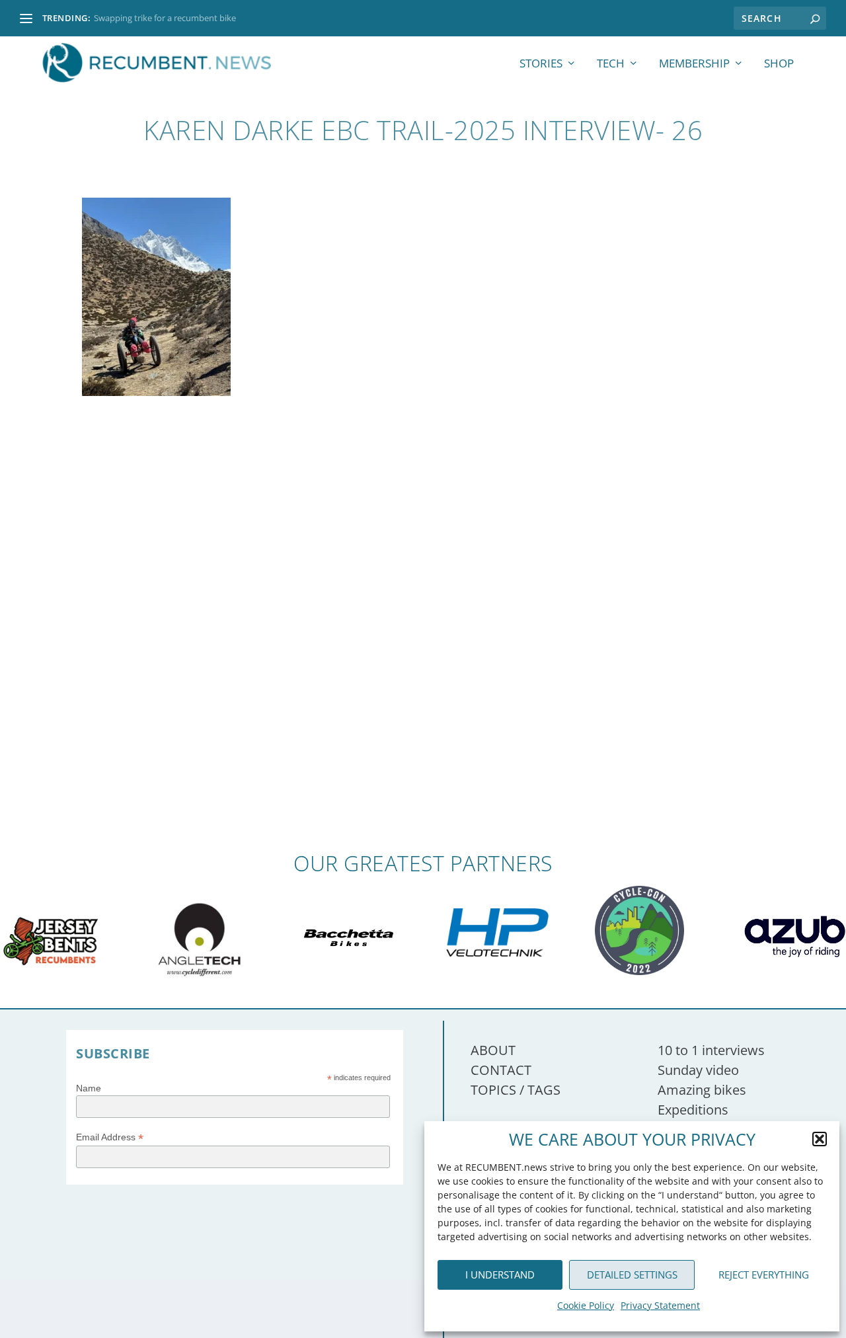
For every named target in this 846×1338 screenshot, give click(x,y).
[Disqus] (423, 657)
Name (88, 1088)
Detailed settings (632, 1274)
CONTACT (501, 1070)
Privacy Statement (660, 1305)
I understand (500, 1274)
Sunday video (698, 1070)
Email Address (109, 1137)
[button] (819, 1139)
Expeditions (693, 1110)
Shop (779, 64)
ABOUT (493, 1050)
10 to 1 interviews (711, 1050)
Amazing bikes (702, 1090)
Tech (611, 64)
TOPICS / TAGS (515, 1090)
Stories (540, 64)
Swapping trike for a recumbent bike (165, 18)
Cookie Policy (585, 1305)
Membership (694, 64)
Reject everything (763, 1274)
